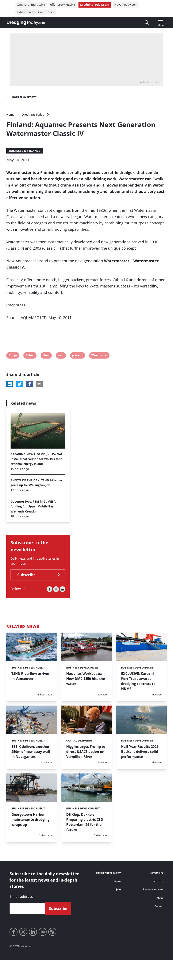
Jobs (118, 889)
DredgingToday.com (94, 5)
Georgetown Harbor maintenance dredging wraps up (30, 819)
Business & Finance (24, 151)
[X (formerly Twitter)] (56, 589)
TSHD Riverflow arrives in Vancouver (30, 676)
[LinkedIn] (62, 589)
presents (77, 356)
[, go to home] (26, 23)
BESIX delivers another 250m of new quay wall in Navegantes (30, 751)
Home (10, 115)
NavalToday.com (126, 5)
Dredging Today (33, 115)
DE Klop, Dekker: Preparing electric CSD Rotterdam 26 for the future (84, 822)
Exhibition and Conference (35, 12)
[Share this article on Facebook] (29, 384)
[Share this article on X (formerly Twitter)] (19, 384)
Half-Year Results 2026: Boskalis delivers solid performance (140, 751)
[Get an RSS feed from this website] (52, 932)
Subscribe (26, 574)
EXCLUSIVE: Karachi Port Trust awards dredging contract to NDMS (138, 681)
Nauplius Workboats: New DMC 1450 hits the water (85, 678)
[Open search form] (146, 22)
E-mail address (21, 896)
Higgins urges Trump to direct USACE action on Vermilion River (85, 751)
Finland (29, 356)
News (46, 356)
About (160, 898)
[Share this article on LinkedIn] (9, 384)
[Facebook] (49, 589)
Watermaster (99, 356)
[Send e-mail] (43, 932)
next (61, 356)
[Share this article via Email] (39, 384)
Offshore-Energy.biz (31, 5)
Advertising (157, 872)
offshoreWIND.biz (62, 5)
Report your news (153, 889)
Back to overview (24, 97)
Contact (159, 906)
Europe (12, 356)
